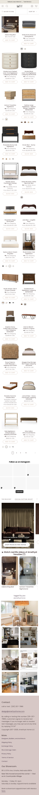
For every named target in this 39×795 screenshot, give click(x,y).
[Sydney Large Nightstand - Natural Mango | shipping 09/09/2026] (28, 94)
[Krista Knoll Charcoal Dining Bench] (28, 24)
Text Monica (27, 2)
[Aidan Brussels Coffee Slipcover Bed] (28, 171)
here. (4, 791)
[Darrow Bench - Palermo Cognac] (28, 316)
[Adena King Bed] (10, 24)
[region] (19, 574)
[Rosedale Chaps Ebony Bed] (10, 209)
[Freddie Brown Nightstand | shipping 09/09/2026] (28, 278)
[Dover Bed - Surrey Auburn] (28, 134)
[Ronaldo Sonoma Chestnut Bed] (10, 385)
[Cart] (36, 6)
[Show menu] (3, 6)
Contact (5, 761)
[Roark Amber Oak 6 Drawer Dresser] (10, 278)
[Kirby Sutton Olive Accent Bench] (28, 420)
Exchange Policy (7, 746)
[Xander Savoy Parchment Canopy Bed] (10, 171)
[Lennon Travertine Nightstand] (10, 94)
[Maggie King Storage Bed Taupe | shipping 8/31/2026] (28, 351)
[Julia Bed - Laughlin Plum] (28, 209)
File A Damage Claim (9, 750)
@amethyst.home (19, 598)
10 (26, 453)
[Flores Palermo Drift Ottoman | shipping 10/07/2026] (10, 351)
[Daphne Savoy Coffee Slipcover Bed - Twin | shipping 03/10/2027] (10, 316)
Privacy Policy (6, 754)
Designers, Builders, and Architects (13, 739)
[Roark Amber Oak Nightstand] (28, 241)
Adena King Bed (8, 587)
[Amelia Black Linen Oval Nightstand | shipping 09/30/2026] (28, 61)
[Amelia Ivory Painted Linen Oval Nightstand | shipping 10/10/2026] (10, 61)
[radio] (21, 49)
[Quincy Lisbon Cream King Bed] (10, 241)
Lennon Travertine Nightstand (26, 588)
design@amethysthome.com (13, 711)
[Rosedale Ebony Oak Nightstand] (10, 134)
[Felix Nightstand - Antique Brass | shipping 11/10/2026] (10, 420)
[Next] (32, 453)
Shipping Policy (7, 742)
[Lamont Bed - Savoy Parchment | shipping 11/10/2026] (28, 385)
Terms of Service (8, 758)
